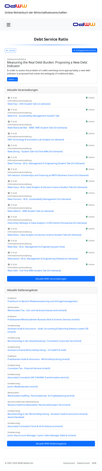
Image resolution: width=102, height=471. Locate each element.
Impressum (69, 463)
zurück (11, 50)
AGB (94, 463)
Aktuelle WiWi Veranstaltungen (51, 278)
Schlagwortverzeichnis (85, 50)
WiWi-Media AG (25, 463)
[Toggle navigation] (8, 24)
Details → (12, 79)
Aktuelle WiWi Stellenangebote (51, 443)
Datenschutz (83, 463)
